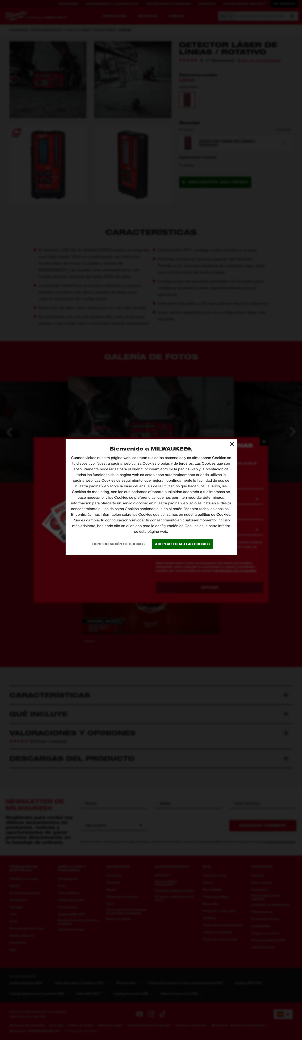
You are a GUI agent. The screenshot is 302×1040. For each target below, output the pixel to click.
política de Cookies (214, 514)
